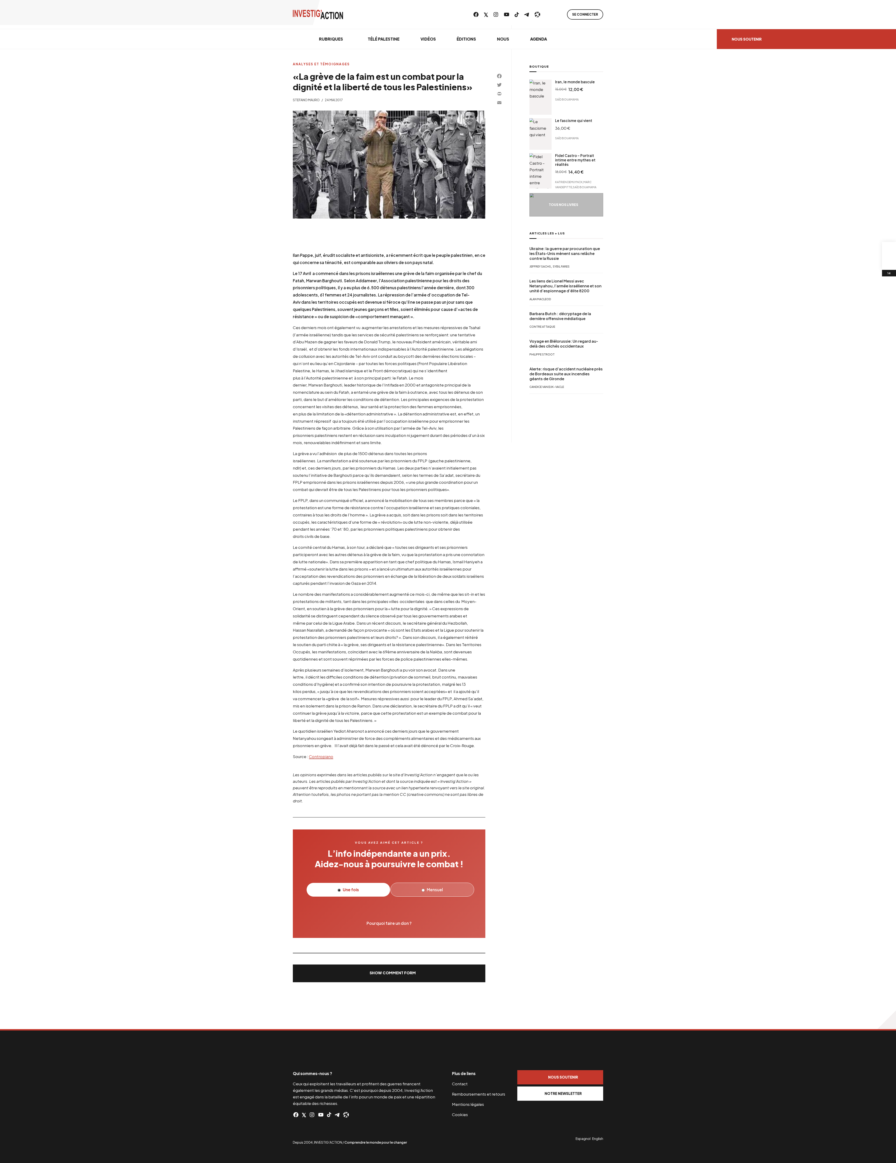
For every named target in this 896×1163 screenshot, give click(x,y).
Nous (503, 39)
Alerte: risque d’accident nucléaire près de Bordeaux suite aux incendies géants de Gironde (566, 374)
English (597, 1138)
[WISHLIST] (889, 263)
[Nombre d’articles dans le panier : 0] (889, 249)
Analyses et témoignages (321, 64)
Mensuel (434, 889)
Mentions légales (468, 1104)
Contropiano (321, 756)
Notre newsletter (563, 1093)
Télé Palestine (383, 39)
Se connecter (585, 14)
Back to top (886, 1019)
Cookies (460, 1114)
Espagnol (583, 1138)
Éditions (466, 39)
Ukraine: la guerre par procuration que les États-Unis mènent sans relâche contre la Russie (564, 253)
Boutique (539, 66)
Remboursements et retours (478, 1094)
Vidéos (428, 39)
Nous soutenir (747, 39)
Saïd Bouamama (567, 99)
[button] (389, 973)
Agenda (538, 39)
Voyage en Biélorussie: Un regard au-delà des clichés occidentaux (563, 344)
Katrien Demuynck (569, 182)
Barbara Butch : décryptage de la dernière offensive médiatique (560, 316)
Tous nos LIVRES (563, 205)
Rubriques (331, 39)
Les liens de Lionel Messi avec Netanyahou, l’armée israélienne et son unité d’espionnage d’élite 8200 (565, 286)
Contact (460, 1083)
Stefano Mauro (306, 100)
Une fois (350, 889)
